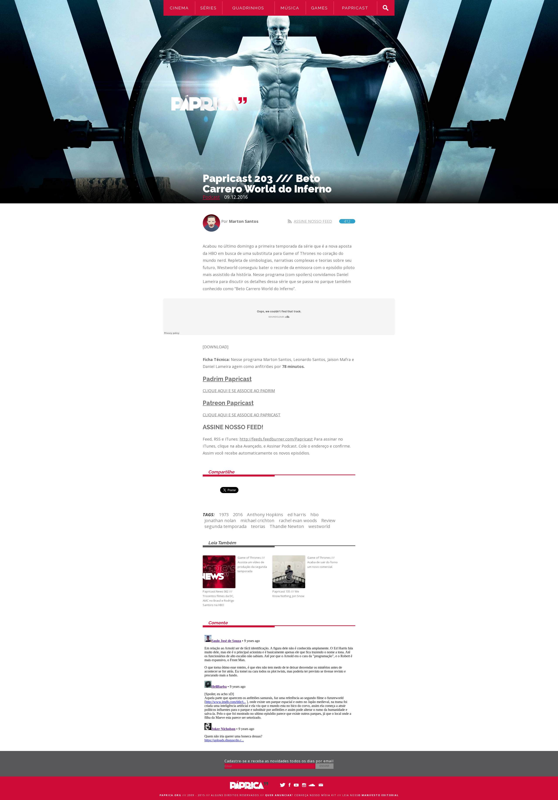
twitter (282, 785)
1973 (224, 514)
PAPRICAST (355, 7)
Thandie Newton (287, 526)
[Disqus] (279, 687)
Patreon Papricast (228, 403)
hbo (314, 514)
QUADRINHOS (248, 7)
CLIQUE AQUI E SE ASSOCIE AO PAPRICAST (242, 414)
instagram (304, 785)
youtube (297, 785)
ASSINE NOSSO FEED (322, 221)
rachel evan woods (298, 520)
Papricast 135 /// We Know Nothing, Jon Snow (288, 593)
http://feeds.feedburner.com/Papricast (276, 439)
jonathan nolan (220, 520)
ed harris (297, 514)
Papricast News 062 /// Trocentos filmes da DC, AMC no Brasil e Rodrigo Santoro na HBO (218, 598)
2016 (238, 514)
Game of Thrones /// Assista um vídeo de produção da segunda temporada (252, 564)
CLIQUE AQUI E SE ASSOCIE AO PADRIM (239, 390)
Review (328, 520)
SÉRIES (208, 7)
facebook (289, 785)
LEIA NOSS (370, 795)
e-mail (320, 785)
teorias (258, 526)
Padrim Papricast (227, 379)
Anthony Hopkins (265, 514)
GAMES (319, 7)
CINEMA (179, 7)
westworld (319, 526)
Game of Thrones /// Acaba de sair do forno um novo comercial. (322, 562)
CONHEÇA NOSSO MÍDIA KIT (315, 795)
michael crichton (257, 520)
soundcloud (312, 785)
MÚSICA (290, 7)
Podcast (211, 197)
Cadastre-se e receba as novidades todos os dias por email (279, 761)
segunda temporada (225, 526)
